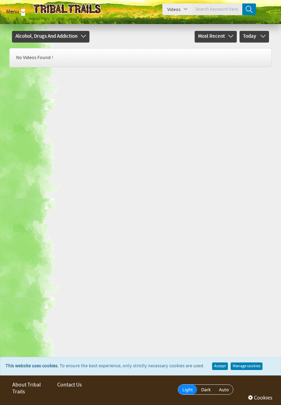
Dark (206, 389)
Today (250, 36)
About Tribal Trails (26, 388)
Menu (12, 11)
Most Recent (211, 36)
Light (187, 389)
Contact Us (69, 385)
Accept (220, 366)
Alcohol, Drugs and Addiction (46, 36)
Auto (224, 389)
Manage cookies (246, 366)
